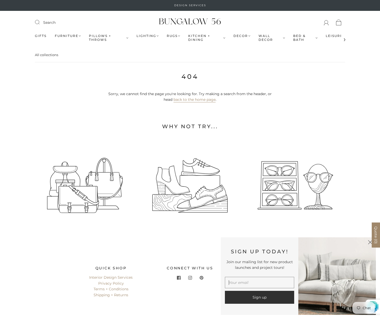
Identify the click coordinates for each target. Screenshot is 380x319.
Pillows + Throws (100, 38)
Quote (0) (376, 235)
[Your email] (259, 282)
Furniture (66, 36)
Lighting (146, 36)
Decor (240, 36)
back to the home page (194, 99)
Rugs (172, 36)
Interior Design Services (111, 277)
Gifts (41, 36)
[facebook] (178, 277)
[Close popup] (370, 243)
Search (49, 22)
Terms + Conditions (111, 289)
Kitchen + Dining (199, 38)
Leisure (334, 36)
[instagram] (190, 277)
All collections (46, 55)
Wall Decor (266, 38)
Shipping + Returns (111, 295)
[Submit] (40, 22)
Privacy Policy (111, 283)
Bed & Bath (299, 38)
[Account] (326, 22)
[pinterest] (201, 277)
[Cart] (338, 22)
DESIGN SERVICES (190, 5)
